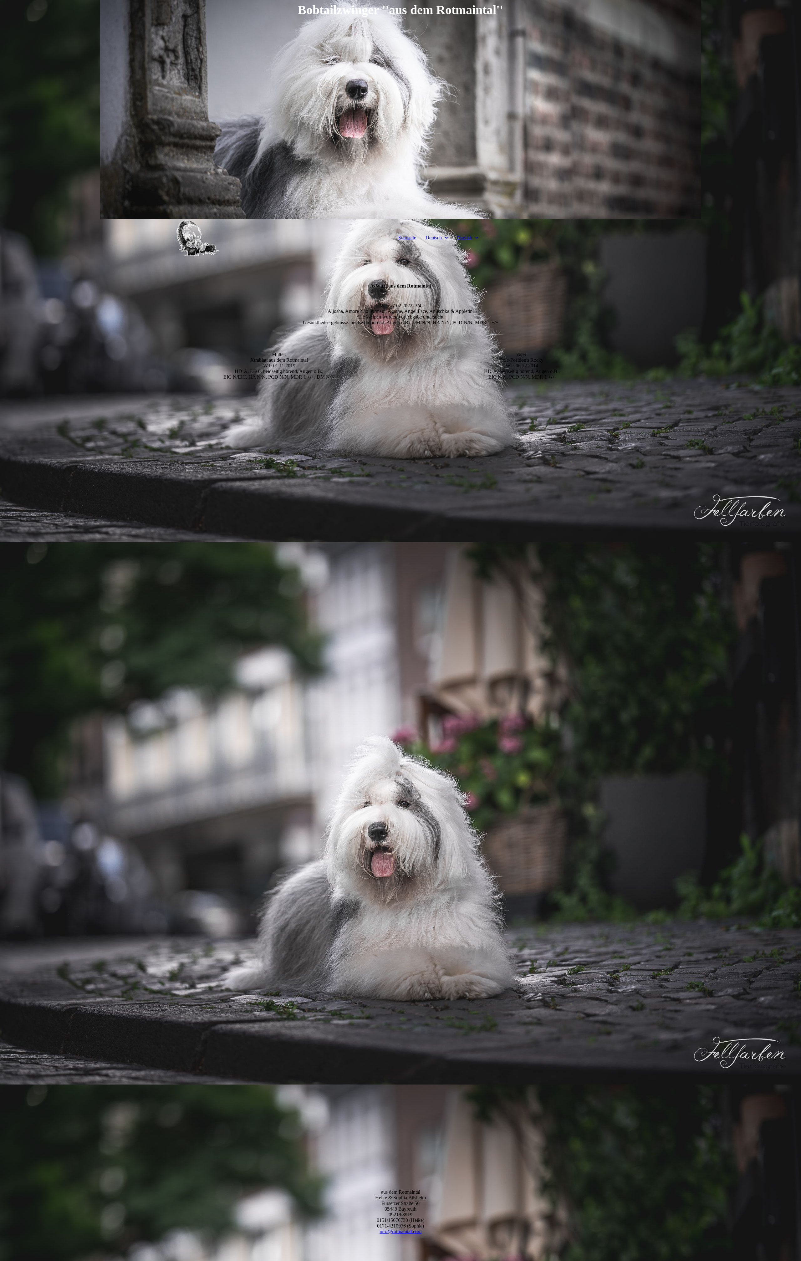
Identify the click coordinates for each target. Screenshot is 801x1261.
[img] (400, 109)
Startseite (407, 237)
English (464, 237)
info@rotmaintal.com (400, 1231)
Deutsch (434, 237)
